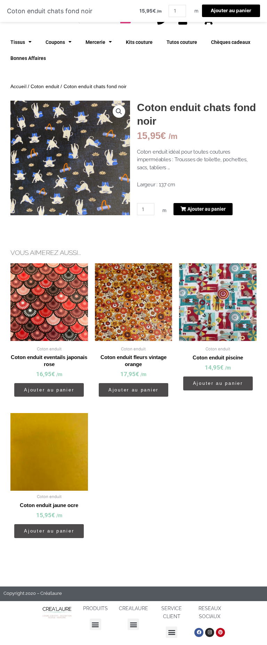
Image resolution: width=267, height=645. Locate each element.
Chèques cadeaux (230, 42)
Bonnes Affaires (28, 58)
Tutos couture (182, 42)
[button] (119, 111)
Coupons (55, 42)
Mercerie (95, 42)
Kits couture (139, 42)
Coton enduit (45, 86)
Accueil (18, 86)
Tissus (17, 42)
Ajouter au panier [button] (49, 390)
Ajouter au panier (231, 10)
